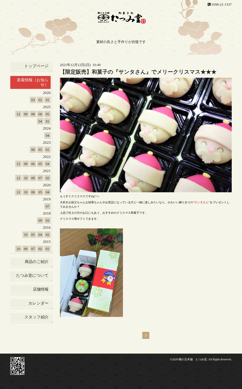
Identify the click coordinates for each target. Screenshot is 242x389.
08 (33, 114)
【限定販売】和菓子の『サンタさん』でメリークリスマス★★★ (138, 72)
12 (18, 114)
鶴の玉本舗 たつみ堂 (193, 359)
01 (47, 100)
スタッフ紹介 (36, 317)
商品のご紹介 (37, 261)
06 (40, 114)
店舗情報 (41, 289)
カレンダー (38, 303)
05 (47, 114)
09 (25, 114)
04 (40, 121)
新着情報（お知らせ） (33, 82)
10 (25, 178)
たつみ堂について (32, 275)
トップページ (36, 66)
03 (33, 100)
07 (40, 178)
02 (40, 100)
